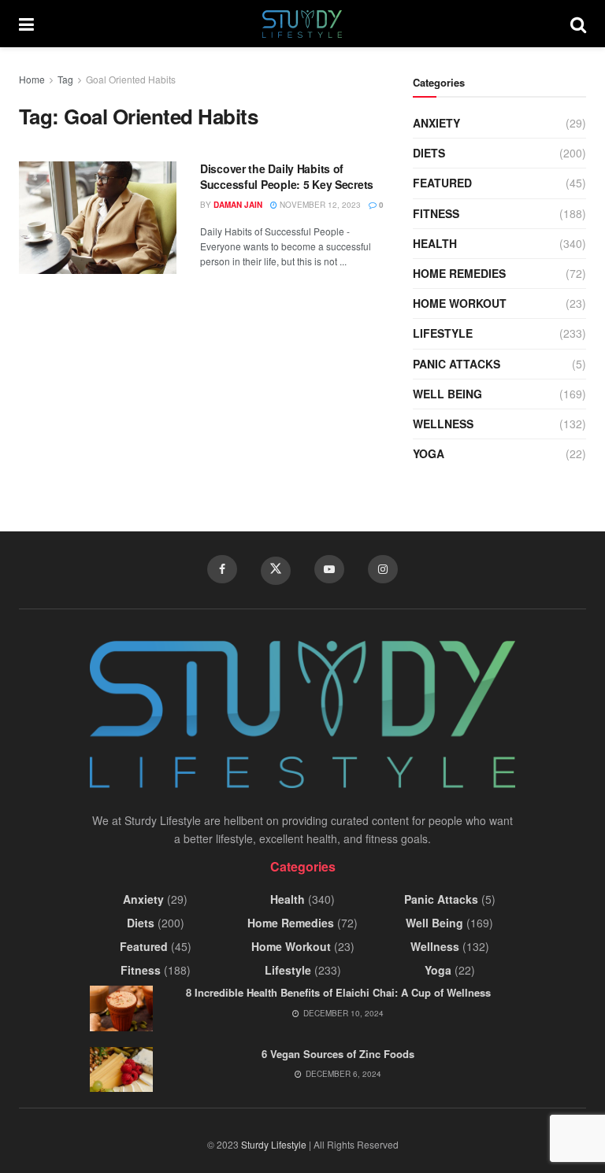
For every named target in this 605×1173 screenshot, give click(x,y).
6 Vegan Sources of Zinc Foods (338, 1053)
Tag (65, 79)
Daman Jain (237, 204)
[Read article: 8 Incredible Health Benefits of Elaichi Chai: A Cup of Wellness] (121, 1008)
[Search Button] (578, 23)
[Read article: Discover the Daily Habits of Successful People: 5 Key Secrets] (97, 217)
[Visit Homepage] (302, 24)
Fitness (436, 213)
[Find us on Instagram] (383, 569)
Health (435, 243)
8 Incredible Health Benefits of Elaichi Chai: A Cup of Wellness (338, 992)
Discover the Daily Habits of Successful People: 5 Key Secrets (286, 176)
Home (32, 79)
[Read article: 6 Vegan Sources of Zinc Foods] (121, 1069)
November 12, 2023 (319, 204)
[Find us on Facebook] (222, 569)
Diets (429, 153)
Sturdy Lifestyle (273, 1144)
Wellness (443, 423)
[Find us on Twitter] (276, 571)
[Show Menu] (26, 23)
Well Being (447, 393)
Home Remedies (459, 273)
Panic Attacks (456, 364)
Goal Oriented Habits (131, 79)
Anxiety (436, 123)
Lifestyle (443, 333)
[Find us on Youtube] (329, 569)
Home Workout (460, 303)
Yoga (428, 453)
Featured (442, 183)
